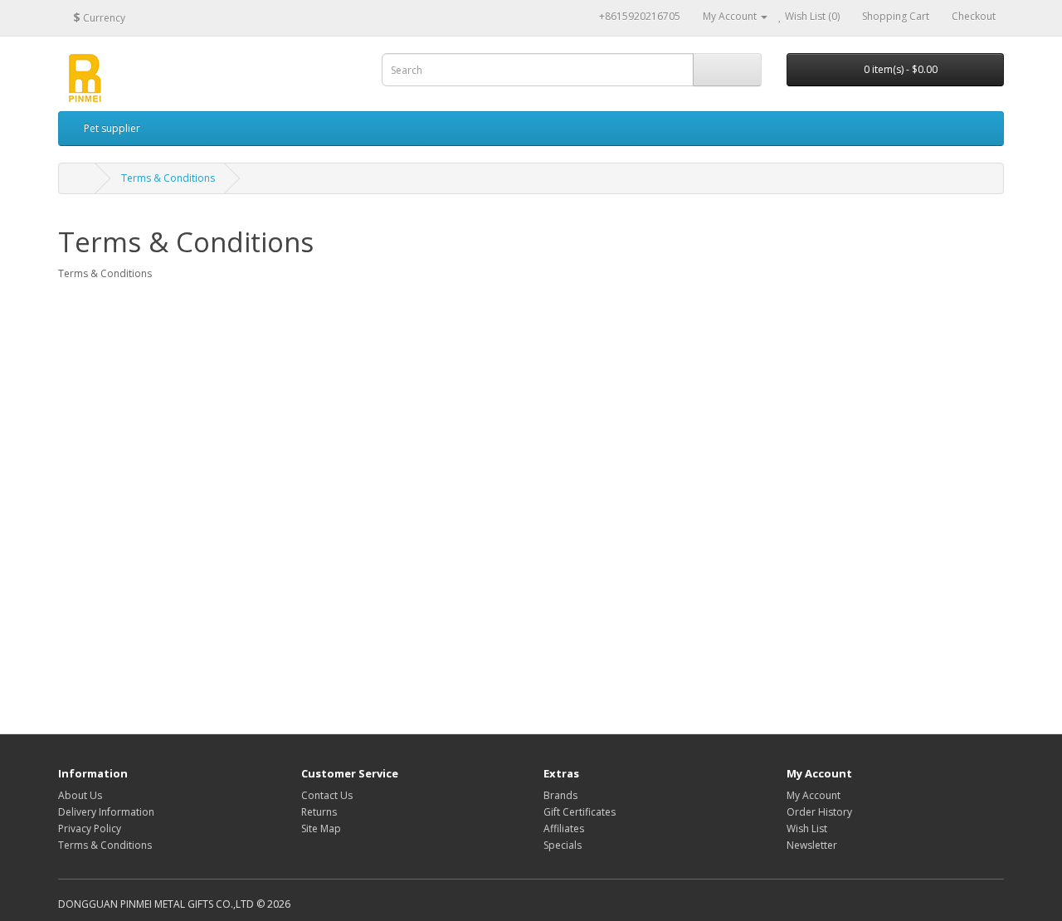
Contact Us (327, 795)
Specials (562, 845)
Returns (319, 812)
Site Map (321, 828)
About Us (80, 795)
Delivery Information (106, 812)
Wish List (807, 828)
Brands (560, 795)
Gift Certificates (579, 812)
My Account (813, 795)
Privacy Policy (89, 828)
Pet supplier (112, 128)
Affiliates (563, 828)
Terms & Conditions (168, 178)
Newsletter (812, 845)
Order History (819, 812)
